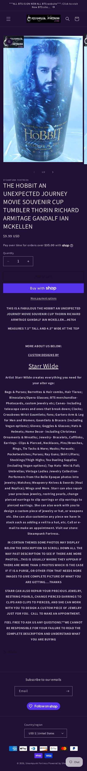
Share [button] (12, 652)
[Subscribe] (67, 691)
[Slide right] (52, 172)
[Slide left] (34, 172)
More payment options (44, 298)
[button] (8, 19)
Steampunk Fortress (37, 763)
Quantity (8, 253)
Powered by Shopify (59, 763)
